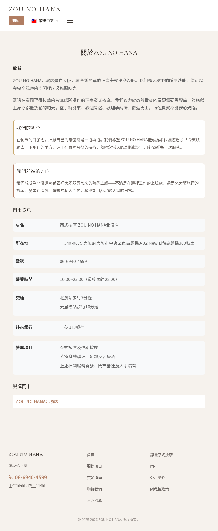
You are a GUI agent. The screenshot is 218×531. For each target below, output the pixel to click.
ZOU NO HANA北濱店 (37, 401)
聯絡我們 (94, 489)
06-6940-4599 (73, 261)
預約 (15, 20)
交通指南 (94, 477)
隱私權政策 (159, 489)
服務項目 (94, 466)
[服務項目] (70, 20)
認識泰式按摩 (161, 454)
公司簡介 (157, 477)
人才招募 (94, 500)
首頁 (90, 454)
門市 (154, 466)
